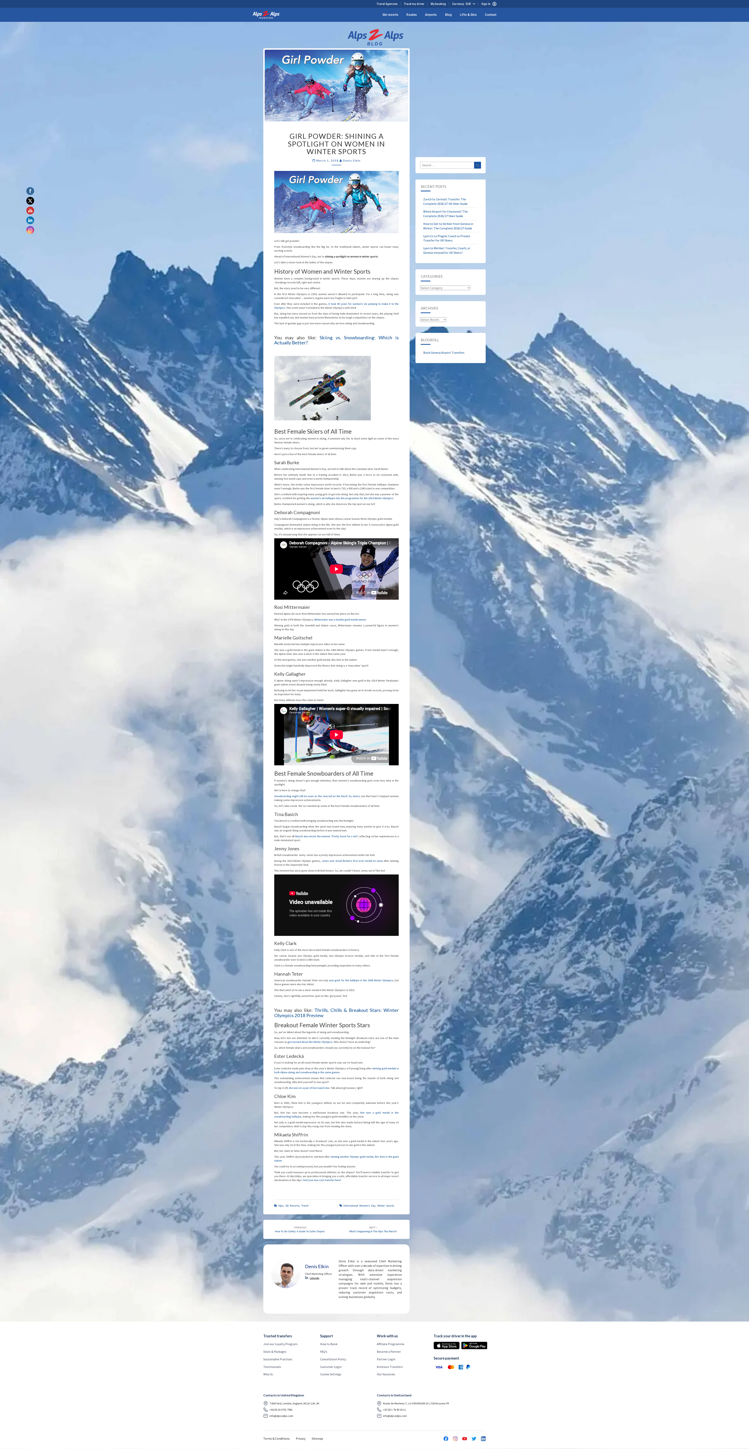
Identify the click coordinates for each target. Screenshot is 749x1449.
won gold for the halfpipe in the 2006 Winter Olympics (361, 980)
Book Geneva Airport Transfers (443, 353)
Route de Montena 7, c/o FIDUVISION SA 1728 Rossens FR (416, 1403)
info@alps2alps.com (281, 1416)
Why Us (268, 1374)
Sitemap (317, 1438)
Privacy (300, 1438)
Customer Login (331, 1367)
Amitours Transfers (390, 1367)
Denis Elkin (352, 160)
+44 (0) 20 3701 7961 (281, 1409)
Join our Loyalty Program (280, 1344)
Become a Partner (389, 1352)
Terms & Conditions (276, 1438)
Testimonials (272, 1367)
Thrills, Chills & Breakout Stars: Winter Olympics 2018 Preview (336, 1012)
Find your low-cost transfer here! (322, 1180)
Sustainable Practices (277, 1359)
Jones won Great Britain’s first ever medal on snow (352, 861)
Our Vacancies (386, 1374)
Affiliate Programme (390, 1344)
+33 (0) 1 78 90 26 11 (394, 1409)
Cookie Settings (330, 1374)
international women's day (359, 1205)
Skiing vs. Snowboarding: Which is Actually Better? (336, 340)
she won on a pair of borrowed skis (309, 1088)
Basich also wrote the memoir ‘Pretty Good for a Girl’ (326, 836)
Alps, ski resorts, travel (293, 1205)
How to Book (328, 1344)
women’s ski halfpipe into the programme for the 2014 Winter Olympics (352, 498)
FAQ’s (323, 1352)
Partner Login (386, 1359)
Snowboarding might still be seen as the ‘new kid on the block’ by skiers (317, 796)
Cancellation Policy (333, 1359)
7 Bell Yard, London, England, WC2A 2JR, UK (294, 1403)
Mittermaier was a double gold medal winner (340, 619)
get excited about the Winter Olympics (310, 1042)
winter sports (385, 1205)
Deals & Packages (274, 1352)
